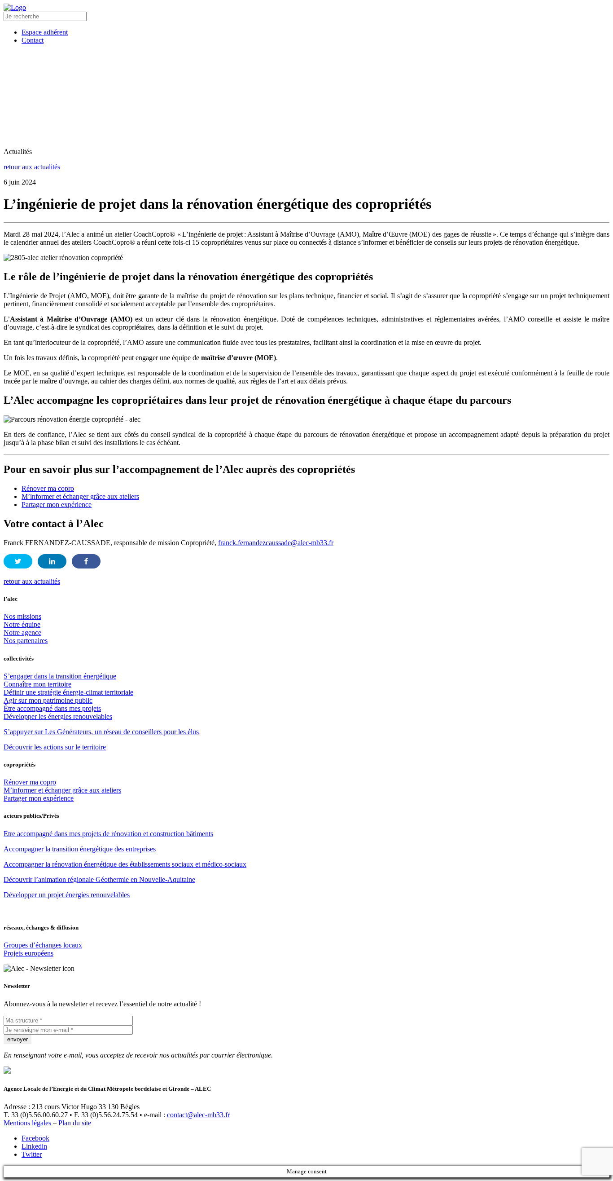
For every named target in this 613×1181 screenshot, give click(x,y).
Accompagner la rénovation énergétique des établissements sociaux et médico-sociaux (125, 864)
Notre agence (22, 632)
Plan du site (74, 1123)
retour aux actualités (32, 167)
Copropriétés (199, 66)
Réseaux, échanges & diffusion (408, 96)
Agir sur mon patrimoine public (48, 700)
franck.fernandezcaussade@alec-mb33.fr (275, 542)
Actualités (527, 66)
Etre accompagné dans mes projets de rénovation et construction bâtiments (108, 833)
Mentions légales (27, 1123)
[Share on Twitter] (18, 561)
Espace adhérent (284, 125)
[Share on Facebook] (86, 561)
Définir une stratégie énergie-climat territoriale (68, 692)
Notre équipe (22, 624)
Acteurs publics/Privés (285, 66)
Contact (343, 125)
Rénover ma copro (48, 488)
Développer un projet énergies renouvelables (67, 895)
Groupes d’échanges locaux (43, 945)
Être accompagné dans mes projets (52, 708)
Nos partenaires (26, 640)
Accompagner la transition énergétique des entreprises (80, 849)
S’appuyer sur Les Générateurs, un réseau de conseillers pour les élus (101, 732)
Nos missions (22, 616)
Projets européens (28, 953)
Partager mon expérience (57, 504)
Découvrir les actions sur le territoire (55, 747)
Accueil (34, 96)
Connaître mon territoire (37, 684)
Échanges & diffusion (387, 66)
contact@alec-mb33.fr (198, 1115)
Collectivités (128, 66)
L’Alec (68, 66)
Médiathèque (470, 66)
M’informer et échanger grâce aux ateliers (80, 496)
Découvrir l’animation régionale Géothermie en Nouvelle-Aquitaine (99, 879)
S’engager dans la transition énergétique (60, 676)
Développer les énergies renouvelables (58, 716)
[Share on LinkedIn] (52, 561)
